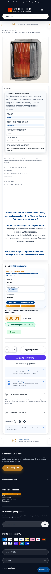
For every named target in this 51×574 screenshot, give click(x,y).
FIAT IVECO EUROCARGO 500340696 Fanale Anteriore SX (21, 32)
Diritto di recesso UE (11, 534)
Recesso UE (43, 570)
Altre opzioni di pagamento (25, 364)
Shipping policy (6, 497)
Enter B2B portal (12, 468)
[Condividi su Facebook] (19, 421)
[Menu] (3, 10)
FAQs (3, 495)
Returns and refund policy (9, 499)
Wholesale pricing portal (13, 305)
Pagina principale (8, 30)
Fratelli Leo (11, 568)
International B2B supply (28, 305)
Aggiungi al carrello (33, 350)
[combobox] (25, 16)
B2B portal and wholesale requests (11, 494)
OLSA (7, 266)
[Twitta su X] (15, 421)
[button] (47, 10)
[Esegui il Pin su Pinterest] (24, 421)
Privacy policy (5, 501)
